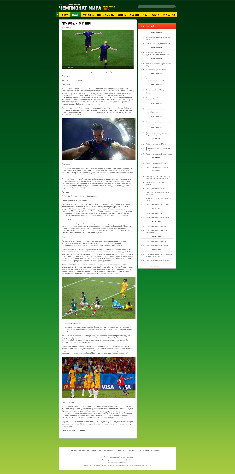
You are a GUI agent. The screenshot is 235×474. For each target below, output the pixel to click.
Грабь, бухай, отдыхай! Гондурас (157, 261)
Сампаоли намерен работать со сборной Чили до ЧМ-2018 (157, 80)
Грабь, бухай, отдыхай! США (155, 213)
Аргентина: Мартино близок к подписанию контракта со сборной (158, 54)
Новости (75, 15)
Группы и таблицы (105, 15)
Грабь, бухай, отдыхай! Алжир (156, 163)
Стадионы (134, 15)
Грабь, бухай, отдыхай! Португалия (158, 204)
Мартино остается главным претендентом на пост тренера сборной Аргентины (157, 111)
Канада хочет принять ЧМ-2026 (157, 70)
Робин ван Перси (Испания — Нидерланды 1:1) (81, 196)
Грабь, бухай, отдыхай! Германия (157, 217)
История (155, 15)
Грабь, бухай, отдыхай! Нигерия (157, 241)
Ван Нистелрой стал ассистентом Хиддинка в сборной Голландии (157, 134)
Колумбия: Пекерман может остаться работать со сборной (159, 256)
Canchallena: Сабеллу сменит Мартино (156, 183)
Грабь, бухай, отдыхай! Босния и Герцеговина (157, 231)
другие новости (157, 266)
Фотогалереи (169, 15)
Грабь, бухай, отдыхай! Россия (156, 144)
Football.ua (148, 465)
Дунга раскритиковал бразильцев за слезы (158, 199)
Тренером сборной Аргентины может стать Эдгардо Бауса (159, 123)
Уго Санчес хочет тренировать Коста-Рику (159, 65)
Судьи (145, 15)
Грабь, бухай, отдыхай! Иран (156, 226)
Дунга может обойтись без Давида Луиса (158, 149)
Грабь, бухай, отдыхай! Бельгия (157, 167)
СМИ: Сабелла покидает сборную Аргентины (157, 193)
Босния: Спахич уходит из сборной (158, 44)
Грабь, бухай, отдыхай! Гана (155, 188)
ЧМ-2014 (64, 15)
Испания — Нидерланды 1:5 (73, 80)
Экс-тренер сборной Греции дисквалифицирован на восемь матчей (156, 92)
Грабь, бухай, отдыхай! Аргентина (157, 245)
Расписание (88, 15)
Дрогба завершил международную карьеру (158, 39)
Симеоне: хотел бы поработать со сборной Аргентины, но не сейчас (158, 177)
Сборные (122, 15)
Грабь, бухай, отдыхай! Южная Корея (159, 154)
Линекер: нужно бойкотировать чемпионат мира (156, 99)
